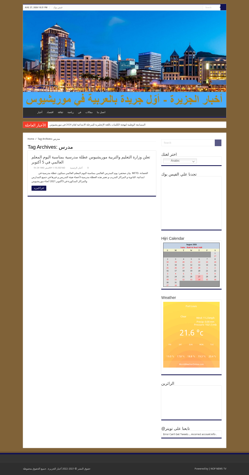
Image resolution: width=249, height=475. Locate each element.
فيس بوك (57, 7)
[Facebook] (200, 7)
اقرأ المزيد (39, 188)
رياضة (71, 112)
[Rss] (196, 7)
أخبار (39, 112)
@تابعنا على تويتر (175, 428)
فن (79, 112)
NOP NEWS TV (218, 468)
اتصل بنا (101, 112)
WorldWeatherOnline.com (191, 364)
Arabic (175, 160)
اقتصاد (50, 112)
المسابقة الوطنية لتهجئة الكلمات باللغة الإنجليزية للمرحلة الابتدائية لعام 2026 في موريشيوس (97, 124)
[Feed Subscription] (155, 146)
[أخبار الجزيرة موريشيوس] (124, 59)
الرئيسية (30, 112)
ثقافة (60, 112)
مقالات (89, 112)
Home (31, 138)
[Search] (223, 7)
